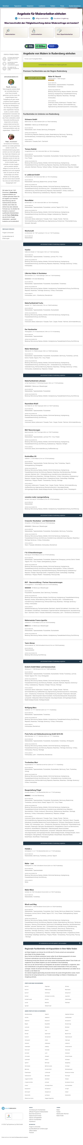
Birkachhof (47, 1020)
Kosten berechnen (75, 6)
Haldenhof (47, 1017)
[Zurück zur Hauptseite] (14, 1108)
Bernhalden (47, 1075)
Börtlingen (47, 1062)
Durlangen (67, 1066)
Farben (52, 6)
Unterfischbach (68, 1017)
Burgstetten (47, 1024)
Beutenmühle (68, 1033)
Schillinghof (27, 1091)
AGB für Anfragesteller (35, 1117)
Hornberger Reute (49, 1085)
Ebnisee (26, 1033)
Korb (46, 1030)
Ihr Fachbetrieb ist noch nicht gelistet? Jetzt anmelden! (52, 943)
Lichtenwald (47, 1072)
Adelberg (47, 1046)
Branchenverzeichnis (35, 1113)
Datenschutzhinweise (35, 1115)
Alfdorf (46, 1040)
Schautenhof (27, 1088)
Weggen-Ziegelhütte (49, 1098)
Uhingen (67, 1088)
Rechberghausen (68, 1069)
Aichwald (47, 1082)
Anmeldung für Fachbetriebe (37, 1110)
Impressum (32, 1121)
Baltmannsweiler (48, 1066)
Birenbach (67, 1027)
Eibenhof (27, 1030)
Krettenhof (67, 1043)
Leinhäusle (47, 1095)
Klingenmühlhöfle (29, 1082)
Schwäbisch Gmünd (69, 1082)
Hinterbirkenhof (68, 1046)
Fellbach (67, 1079)
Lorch (46, 1053)
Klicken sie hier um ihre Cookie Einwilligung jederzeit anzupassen (15, 1137)
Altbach (66, 1091)
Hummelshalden (68, 1085)
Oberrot (66, 1030)
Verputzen (30, 6)
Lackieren (42, 6)
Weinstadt (47, 1049)
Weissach (47, 1056)
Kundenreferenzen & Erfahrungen (8, 237)
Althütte (26, 1017)
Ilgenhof (26, 1062)
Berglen (26, 1024)
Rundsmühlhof (48, 1069)
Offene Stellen (33, 1130)
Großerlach (67, 1053)
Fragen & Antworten (8, 232)
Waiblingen (67, 1040)
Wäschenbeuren (68, 1036)
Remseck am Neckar (69, 1072)
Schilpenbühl (48, 1088)
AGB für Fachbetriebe (35, 1119)
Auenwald (27, 1027)
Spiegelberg (67, 1062)
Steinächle (47, 1027)
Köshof (26, 1085)
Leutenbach (27, 1059)
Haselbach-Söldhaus (69, 1014)
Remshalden (27, 1066)
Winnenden (27, 1056)
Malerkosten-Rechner (62, 1113)
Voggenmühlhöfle (29, 1079)
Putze (62, 6)
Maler (29, 954)
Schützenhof (68, 1020)
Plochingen (67, 1075)
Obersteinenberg (28, 1014)
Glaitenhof (27, 1020)
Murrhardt (27, 1053)
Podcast (31, 1132)
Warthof (46, 1059)
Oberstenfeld (68, 1095)
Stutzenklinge (68, 1024)
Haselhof (47, 1014)
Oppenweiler (47, 1033)
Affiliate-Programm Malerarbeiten (38, 1112)
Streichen (6, 6)
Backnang (27, 1069)
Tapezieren (17, 6)
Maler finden (60, 1115)
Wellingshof (27, 1040)
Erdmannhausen (68, 1056)
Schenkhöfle (27, 1095)
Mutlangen (67, 1059)
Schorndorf (27, 1049)
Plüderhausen (28, 1072)
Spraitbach (47, 1079)
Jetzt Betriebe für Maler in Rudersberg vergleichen (52, 244)
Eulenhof (27, 1036)
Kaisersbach (27, 1046)
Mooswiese (67, 1049)
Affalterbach (47, 1043)
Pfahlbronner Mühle (29, 1098)
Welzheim (27, 1043)
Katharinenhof (28, 1075)
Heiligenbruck (48, 1091)
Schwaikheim (48, 1036)
